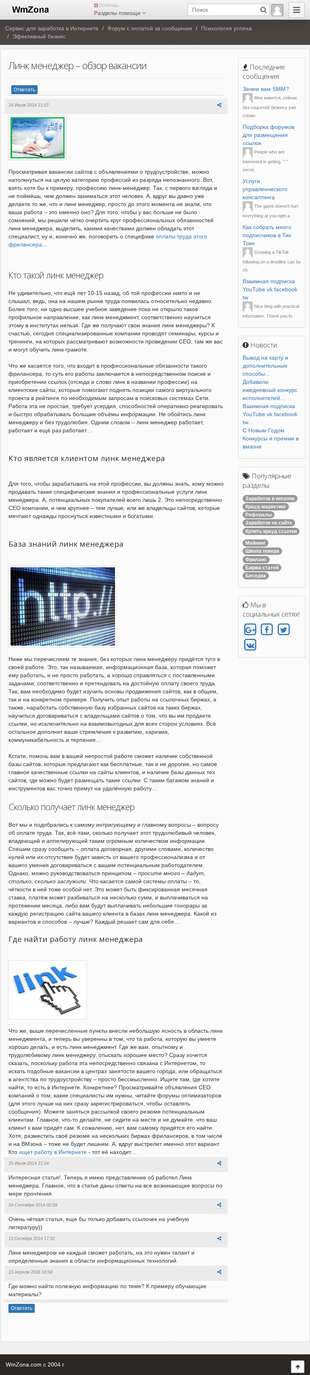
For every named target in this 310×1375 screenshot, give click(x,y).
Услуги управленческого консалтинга (265, 189)
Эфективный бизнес (39, 36)
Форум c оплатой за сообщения (149, 28)
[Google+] (250, 630)
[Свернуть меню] (297, 10)
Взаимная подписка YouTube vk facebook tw (270, 289)
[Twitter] (283, 630)
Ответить (24, 90)
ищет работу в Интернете (53, 1152)
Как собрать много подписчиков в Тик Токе (267, 235)
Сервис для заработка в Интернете (51, 28)
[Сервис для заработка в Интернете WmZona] (30, 9)
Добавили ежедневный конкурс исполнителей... (270, 390)
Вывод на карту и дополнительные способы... (265, 365)
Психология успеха (226, 28)
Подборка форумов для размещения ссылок (268, 135)
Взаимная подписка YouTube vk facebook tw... (270, 414)
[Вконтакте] (250, 645)
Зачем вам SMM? (266, 89)
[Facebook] (266, 630)
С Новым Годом (264, 430)
